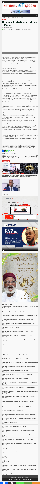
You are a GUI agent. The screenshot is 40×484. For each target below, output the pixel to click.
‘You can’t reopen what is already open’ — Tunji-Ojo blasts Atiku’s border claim (17, 319)
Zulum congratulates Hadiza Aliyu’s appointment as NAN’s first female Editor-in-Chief (19, 443)
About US (14, 476)
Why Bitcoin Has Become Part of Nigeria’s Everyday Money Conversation (29, 168)
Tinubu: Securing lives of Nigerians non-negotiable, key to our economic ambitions (18, 323)
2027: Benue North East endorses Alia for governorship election (15, 378)
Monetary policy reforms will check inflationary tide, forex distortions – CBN (10, 156)
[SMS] (11, 151)
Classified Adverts (26, 476)
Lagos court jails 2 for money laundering (10, 422)
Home (11, 476)
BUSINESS (4, 19)
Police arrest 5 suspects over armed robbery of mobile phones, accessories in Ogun (19, 339)
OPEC (15, 153)
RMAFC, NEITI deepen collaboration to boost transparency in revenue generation (18, 430)
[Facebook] (3, 151)
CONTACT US (19, 476)
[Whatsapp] (7, 151)
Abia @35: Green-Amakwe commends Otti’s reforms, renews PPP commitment (17, 358)
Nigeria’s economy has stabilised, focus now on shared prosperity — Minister (11, 185)
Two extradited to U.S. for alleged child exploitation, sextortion (14, 426)
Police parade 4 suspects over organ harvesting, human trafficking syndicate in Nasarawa (20, 362)
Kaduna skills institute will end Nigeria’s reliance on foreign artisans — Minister (17, 439)
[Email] (13, 151)
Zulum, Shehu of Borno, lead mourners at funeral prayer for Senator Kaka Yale (17, 447)
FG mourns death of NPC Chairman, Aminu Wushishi (12, 410)
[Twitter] (9, 151)
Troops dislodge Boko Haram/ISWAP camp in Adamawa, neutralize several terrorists (19, 469)
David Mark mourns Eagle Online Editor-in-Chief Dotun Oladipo (14, 473)
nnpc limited (11, 153)
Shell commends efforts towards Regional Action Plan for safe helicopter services (11, 168)
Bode (4, 27)
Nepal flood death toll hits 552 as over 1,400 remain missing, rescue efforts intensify (19, 465)
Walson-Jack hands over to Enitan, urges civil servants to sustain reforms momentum (19, 343)
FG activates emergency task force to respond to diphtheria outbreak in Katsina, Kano (19, 418)
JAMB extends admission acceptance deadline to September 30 (14, 354)
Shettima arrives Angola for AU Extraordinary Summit (12, 346)
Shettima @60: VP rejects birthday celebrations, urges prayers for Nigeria (17, 335)
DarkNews (24, 479)
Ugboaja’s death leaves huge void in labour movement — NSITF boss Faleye (17, 374)
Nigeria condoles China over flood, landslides (11, 327)
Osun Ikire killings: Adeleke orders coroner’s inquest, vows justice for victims (17, 331)
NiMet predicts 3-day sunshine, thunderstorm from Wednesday (31, 156)
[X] (5, 151)
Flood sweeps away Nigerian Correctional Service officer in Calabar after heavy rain (18, 387)
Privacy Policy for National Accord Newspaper (20, 477)
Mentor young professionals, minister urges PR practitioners (14, 311)
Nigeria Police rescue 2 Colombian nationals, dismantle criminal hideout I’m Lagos (18, 350)
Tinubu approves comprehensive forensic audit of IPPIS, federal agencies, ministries (19, 414)
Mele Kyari (6, 153)
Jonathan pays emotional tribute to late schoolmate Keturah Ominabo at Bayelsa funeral (19, 315)
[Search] (36, 15)
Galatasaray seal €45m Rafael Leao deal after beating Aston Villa (15, 370)
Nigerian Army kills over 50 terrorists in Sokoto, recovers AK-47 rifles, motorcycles (18, 366)
